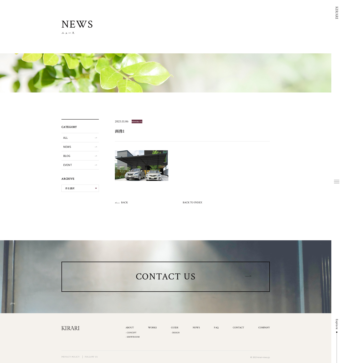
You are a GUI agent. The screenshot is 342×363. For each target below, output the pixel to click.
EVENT (67, 165)
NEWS (67, 147)
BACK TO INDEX (192, 202)
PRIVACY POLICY (70, 357)
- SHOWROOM (133, 337)
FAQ (216, 327)
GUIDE (174, 327)
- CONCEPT (131, 332)
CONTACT (238, 327)
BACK (124, 202)
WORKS (152, 327)
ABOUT (130, 327)
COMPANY (264, 327)
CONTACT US (166, 277)
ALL (65, 137)
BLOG (66, 156)
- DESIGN (175, 332)
